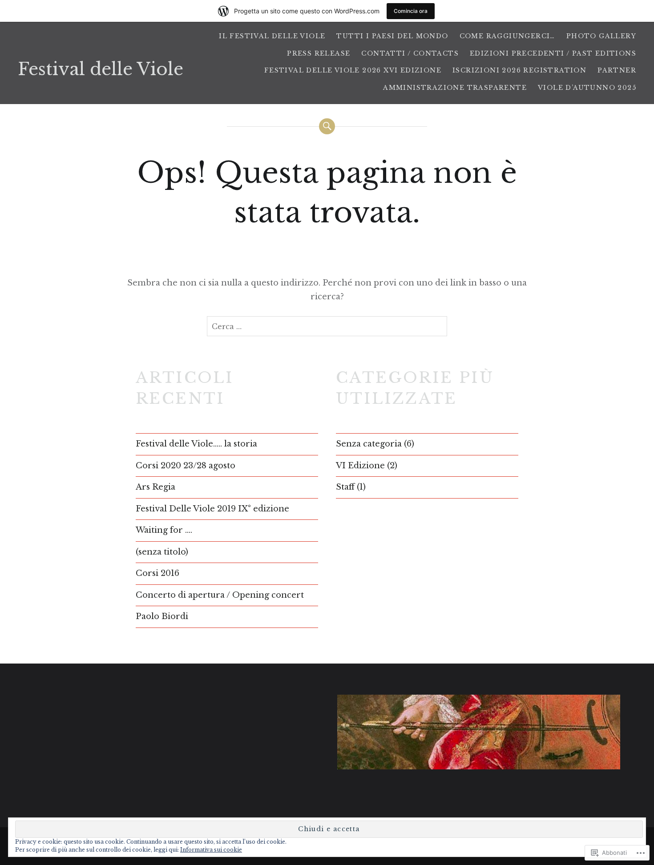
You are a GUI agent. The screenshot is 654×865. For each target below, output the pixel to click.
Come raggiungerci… (507, 36)
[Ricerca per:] (327, 326)
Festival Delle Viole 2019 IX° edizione (212, 509)
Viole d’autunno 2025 (587, 88)
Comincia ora (411, 11)
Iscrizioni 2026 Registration (519, 70)
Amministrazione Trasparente (455, 88)
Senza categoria (369, 444)
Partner (616, 70)
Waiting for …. (164, 530)
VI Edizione (360, 466)
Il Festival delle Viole (272, 36)
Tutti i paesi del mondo (392, 36)
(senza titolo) (162, 552)
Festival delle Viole (100, 69)
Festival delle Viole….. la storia (196, 444)
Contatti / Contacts (410, 53)
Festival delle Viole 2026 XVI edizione (352, 70)
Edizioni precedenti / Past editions (553, 53)
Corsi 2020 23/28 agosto (185, 466)
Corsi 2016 (157, 573)
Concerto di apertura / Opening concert (220, 595)
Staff (345, 487)
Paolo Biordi (162, 616)
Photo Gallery (601, 36)
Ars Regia (155, 487)
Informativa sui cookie (211, 849)
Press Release (318, 53)
